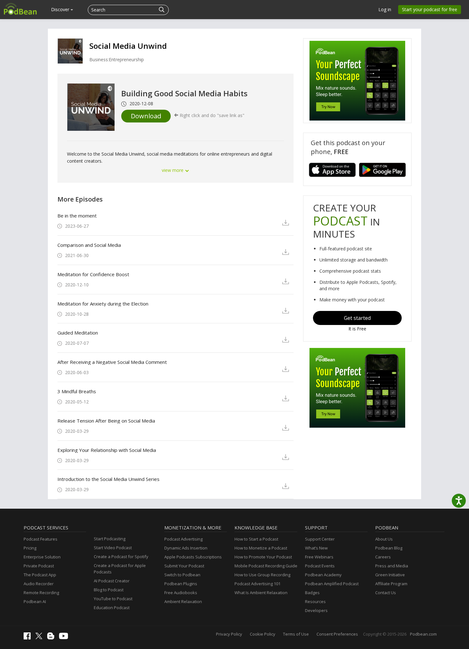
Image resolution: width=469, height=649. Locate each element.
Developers (316, 610)
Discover (61, 9)
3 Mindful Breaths (76, 391)
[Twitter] (40, 637)
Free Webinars (319, 557)
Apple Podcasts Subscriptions (193, 557)
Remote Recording (41, 592)
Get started (357, 317)
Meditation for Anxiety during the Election (102, 303)
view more (173, 170)
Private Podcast (39, 566)
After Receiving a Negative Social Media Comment (112, 362)
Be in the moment (77, 215)
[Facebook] (29, 638)
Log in (384, 9)
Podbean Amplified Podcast (332, 583)
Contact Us (385, 592)
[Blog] (52, 638)
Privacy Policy (229, 634)
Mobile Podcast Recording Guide (265, 566)
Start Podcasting (109, 539)
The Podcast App (40, 575)
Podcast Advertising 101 (257, 583)
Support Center (320, 539)
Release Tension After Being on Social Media (106, 421)
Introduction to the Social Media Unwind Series (108, 479)
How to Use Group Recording (262, 575)
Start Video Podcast (113, 547)
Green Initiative (390, 575)
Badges (312, 592)
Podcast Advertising (183, 539)
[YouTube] (65, 637)
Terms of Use (296, 634)
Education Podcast (112, 607)
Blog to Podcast (108, 590)
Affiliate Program (391, 583)
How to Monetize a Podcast (260, 548)
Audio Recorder (39, 583)
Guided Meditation (77, 333)
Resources (315, 601)
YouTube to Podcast (113, 598)
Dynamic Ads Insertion (185, 548)
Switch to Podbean (182, 575)
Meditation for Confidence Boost (93, 274)
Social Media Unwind (128, 46)
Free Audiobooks (180, 592)
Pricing (30, 548)
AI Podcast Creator (112, 581)
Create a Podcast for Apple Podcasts (120, 569)
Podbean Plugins (180, 583)
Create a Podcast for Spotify (121, 556)
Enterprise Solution (42, 557)
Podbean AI (35, 601)
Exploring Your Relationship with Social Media (106, 450)
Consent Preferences (337, 634)
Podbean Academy (323, 575)
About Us (384, 539)
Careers (383, 557)
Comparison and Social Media (89, 245)
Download (146, 116)
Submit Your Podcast (184, 566)
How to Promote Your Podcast (263, 557)
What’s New (316, 548)
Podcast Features (40, 539)
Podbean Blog (388, 548)
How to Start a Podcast (256, 539)
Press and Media (391, 566)
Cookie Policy (262, 634)
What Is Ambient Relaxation (260, 592)
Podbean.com (423, 634)
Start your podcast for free (429, 9)
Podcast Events (320, 566)
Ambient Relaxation (183, 601)
